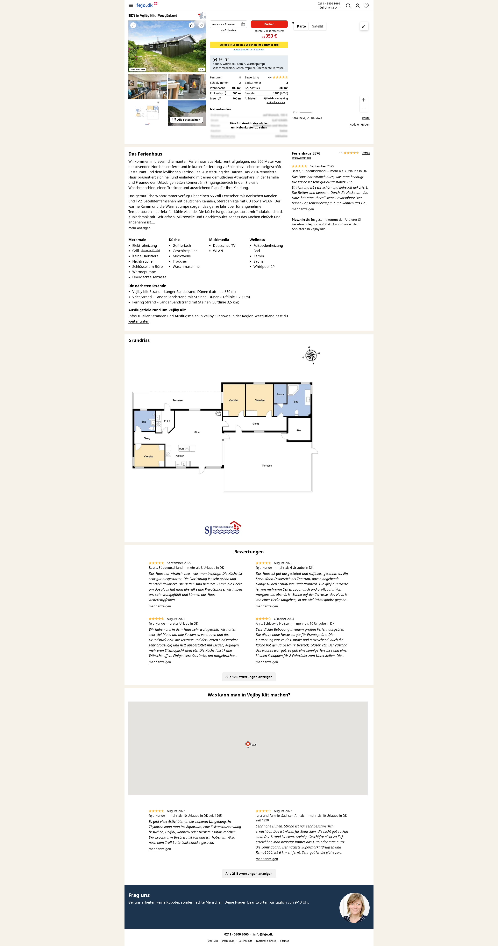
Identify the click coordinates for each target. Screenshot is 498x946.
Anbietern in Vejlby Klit (308, 229)
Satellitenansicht (331, 67)
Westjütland (264, 316)
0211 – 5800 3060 (329, 3)
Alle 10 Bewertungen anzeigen (249, 677)
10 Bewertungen (301, 157)
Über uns (213, 940)
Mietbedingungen (276, 102)
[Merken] (201, 25)
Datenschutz (245, 940)
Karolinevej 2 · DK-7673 (307, 118)
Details (366, 153)
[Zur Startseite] (147, 5)
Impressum (228, 940)
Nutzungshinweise (266, 940)
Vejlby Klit (212, 316)
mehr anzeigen (303, 209)
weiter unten (138, 321)
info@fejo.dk (263, 934)
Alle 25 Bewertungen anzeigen (249, 873)
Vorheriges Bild (133, 49)
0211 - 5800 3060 (236, 934)
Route (366, 118)
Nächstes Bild (201, 49)
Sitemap (284, 940)
